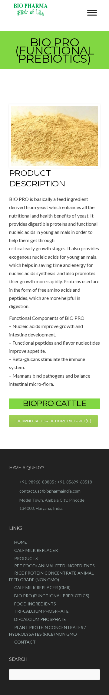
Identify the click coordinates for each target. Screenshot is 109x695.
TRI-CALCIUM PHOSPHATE (41, 611)
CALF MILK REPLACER (36, 550)
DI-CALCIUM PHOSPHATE (40, 619)
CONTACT (25, 641)
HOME (20, 542)
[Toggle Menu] (92, 12)
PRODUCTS (26, 558)
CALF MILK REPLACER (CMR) (42, 587)
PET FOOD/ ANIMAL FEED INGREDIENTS (54, 565)
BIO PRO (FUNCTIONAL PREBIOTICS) (51, 595)
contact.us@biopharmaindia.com (50, 490)
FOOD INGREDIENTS (35, 603)
